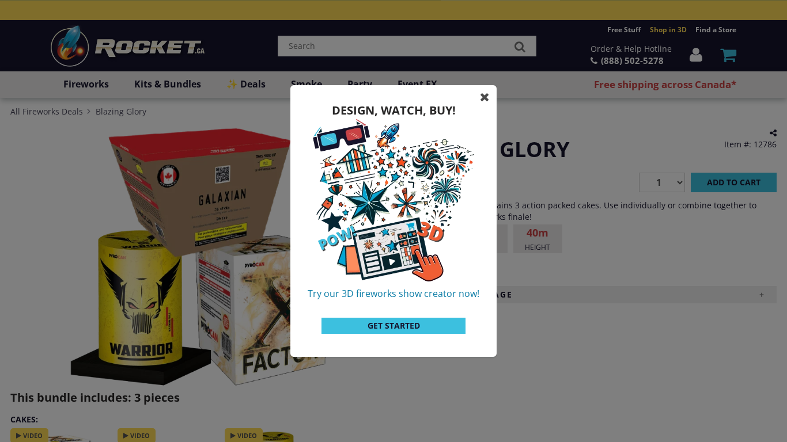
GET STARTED (394, 325)
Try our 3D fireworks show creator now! (393, 293)
